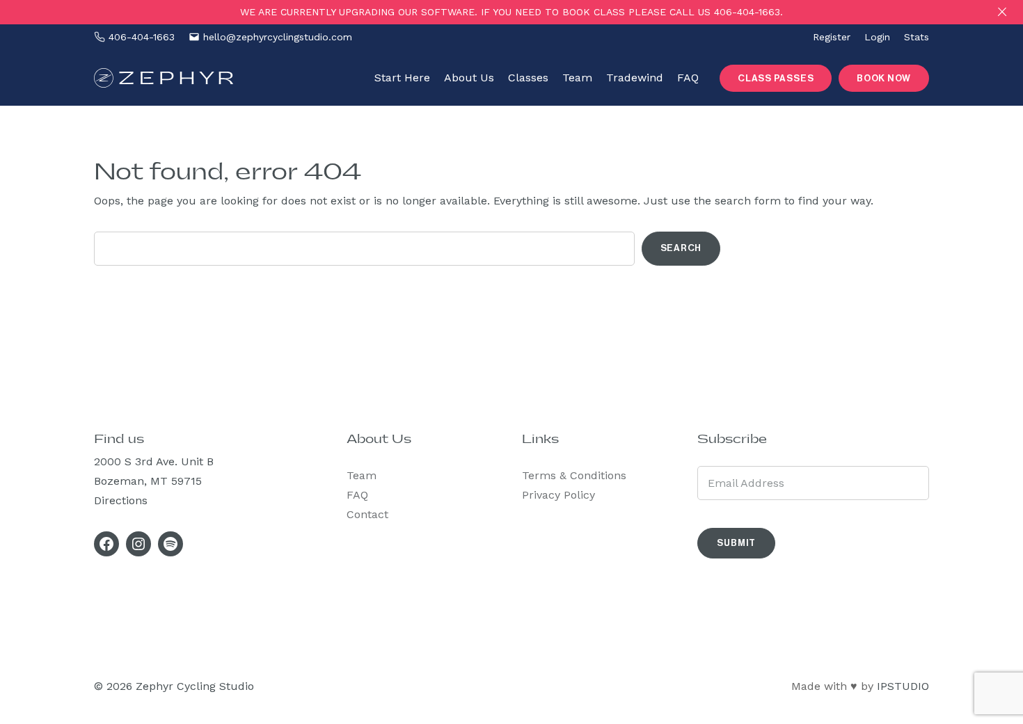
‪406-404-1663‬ (142, 36)
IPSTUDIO (903, 686)
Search (681, 247)
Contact (367, 514)
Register (831, 36)
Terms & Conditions (574, 475)
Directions (121, 500)
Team (361, 475)
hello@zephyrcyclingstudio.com (277, 36)
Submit (736, 542)
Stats (916, 36)
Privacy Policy (558, 494)
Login (877, 36)
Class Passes (776, 78)
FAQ (357, 494)
